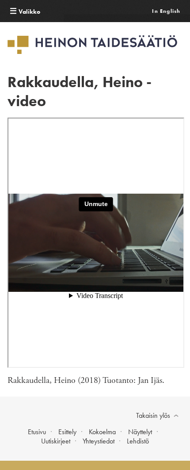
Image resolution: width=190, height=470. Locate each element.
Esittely (67, 431)
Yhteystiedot (98, 441)
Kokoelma (102, 431)
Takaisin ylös (153, 415)
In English (166, 11)
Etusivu (37, 431)
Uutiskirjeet (55, 441)
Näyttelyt (140, 431)
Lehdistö (138, 441)
